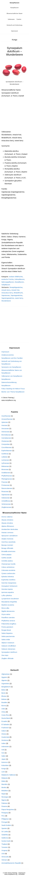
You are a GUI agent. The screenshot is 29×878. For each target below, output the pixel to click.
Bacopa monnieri (7, 545)
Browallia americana (8, 551)
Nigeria (3, 800)
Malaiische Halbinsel (8, 775)
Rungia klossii (6, 630)
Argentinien (5, 683)
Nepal (3, 794)
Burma (3, 705)
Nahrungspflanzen (7, 282)
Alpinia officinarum (7, 526)
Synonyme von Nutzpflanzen (11, 367)
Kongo (3, 768)
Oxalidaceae (5, 472)
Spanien (4, 828)
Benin (3, 693)
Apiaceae (4, 422)
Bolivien (4, 699)
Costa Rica (5, 715)
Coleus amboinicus (7, 567)
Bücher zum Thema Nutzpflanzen (12, 392)
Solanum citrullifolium (8, 646)
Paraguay (4, 812)
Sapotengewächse (7, 298)
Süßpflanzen (5, 285)
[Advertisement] (14, 115)
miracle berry (5, 290)
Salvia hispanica (6, 633)
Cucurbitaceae (6, 447)
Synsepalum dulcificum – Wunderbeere (14, 51)
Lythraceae (5, 463)
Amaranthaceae (6, 419)
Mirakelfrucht (18, 293)
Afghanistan (5, 674)
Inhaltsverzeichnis (7, 355)
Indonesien (5, 746)
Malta (3, 781)
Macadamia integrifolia (9, 602)
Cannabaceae (6, 438)
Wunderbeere (6, 301)
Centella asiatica (7, 561)
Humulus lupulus (7, 589)
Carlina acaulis (6, 558)
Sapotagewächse (16, 295)
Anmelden (21, 874)
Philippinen (5, 819)
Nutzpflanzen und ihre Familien (12, 358)
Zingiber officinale (7, 658)
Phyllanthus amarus (8, 621)
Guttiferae (4, 454)
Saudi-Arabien (6, 825)
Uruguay (4, 850)
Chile (3, 709)
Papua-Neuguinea (7, 809)
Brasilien (4, 702)
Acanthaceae (5, 416)
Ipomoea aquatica (7, 592)
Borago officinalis (7, 548)
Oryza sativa (5, 614)
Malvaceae (5, 466)
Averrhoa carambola (8, 542)
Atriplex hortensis (7, 539)
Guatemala (5, 737)
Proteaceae (5, 485)
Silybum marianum (7, 643)
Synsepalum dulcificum (9, 652)
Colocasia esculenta (8, 570)
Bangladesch (5, 687)
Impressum (5, 352)
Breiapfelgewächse (16, 287)
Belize (3, 690)
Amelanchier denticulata (9, 529)
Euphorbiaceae (6, 450)
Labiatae (4, 457)
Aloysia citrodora (7, 523)
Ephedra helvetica (7, 576)
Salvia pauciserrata (8, 636)
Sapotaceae (5, 295)
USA (2, 853)
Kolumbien (5, 765)
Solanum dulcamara (8, 649)
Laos (3, 772)
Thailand (4, 844)
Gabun (3, 731)
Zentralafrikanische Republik (11, 863)
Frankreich (5, 727)
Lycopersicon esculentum (10, 598)
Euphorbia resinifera (8, 580)
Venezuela (5, 857)
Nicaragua (4, 797)
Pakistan (4, 803)
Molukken (4, 790)
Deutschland (5, 718)
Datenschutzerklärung (8, 382)
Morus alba (5, 608)
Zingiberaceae (6, 507)
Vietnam (4, 860)
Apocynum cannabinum (9, 535)
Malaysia (4, 778)
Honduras (4, 740)
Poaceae (4, 482)
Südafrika (4, 835)
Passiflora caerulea (8, 617)
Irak (2, 750)
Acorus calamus (6, 517)
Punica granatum (7, 627)
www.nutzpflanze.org (10, 874)
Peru (3, 816)
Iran (2, 753)
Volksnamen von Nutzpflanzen (11, 376)
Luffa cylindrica (6, 595)
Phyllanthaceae (6, 476)
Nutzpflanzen (14, 3)
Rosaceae (4, 491)
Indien (3, 743)
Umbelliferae (5, 501)
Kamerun (4, 762)
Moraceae (4, 469)
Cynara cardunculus (8, 573)
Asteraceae (5, 432)
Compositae (5, 444)
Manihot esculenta (7, 605)
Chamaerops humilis (8, 564)
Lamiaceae (5, 460)
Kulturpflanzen (19, 279)
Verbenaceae (6, 504)
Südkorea (4, 838)
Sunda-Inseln (6, 841)
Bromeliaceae (6, 435)
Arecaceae (5, 428)
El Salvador (5, 724)
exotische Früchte (7, 279)
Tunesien (4, 847)
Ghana (3, 734)
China (3, 712)
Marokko (4, 784)
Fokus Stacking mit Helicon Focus (13, 389)
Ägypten (4, 677)
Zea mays (4, 655)
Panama (4, 806)
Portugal (4, 822)
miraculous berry (7, 293)
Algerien (4, 680)
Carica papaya (6, 554)
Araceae (4, 425)
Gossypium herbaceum (9, 586)
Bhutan (3, 696)
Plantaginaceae (6, 479)
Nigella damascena (7, 611)
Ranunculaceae (6, 488)
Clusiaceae (5, 441)
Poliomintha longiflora (8, 624)
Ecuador (4, 721)
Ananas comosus (7, 532)
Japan (3, 759)
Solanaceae (5, 498)
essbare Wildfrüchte (16, 276)
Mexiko (3, 787)
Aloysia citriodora (7, 520)
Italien (3, 756)
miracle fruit (15, 290)
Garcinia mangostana (8, 583)
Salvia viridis (5, 639)
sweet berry (19, 298)
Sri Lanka (4, 831)
